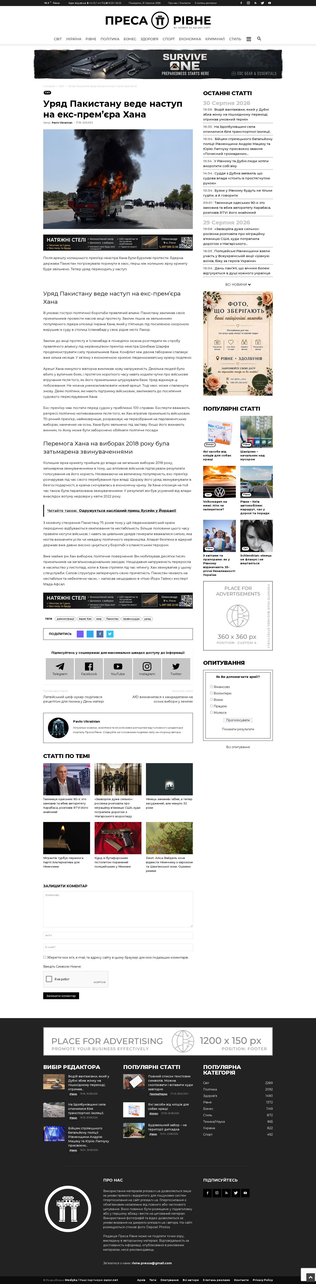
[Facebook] (241, 3)
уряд (147, 618)
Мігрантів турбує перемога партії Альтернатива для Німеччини (63, 862)
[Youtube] (269, 3)
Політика (110, 39)
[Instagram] (248, 3)
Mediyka (71, 1280)
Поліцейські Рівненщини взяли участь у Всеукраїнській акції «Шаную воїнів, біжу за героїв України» (236, 256)
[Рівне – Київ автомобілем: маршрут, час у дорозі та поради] (256, 482)
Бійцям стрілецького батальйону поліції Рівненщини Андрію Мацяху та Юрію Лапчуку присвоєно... (88, 1136)
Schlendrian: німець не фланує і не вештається (256, 559)
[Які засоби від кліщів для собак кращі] (219, 432)
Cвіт (58, 39)
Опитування (169, 1280)
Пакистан (112, 618)
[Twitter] (262, 3)
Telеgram (59, 674)
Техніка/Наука (214, 1122)
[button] (248, 39)
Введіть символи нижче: (62, 966)
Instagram (147, 674)
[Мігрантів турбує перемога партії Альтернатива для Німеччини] (66, 838)
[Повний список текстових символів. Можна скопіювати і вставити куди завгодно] (134, 1081)
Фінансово (222, 687)
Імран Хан (85, 618)
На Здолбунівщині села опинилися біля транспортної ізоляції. (87, 1109)
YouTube (118, 674)
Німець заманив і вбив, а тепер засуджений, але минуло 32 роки (169, 803)
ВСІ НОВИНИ (236, 285)
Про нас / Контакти (179, 3)
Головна (49, 86)
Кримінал (215, 39)
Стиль (235, 39)
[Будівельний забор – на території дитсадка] (134, 1130)
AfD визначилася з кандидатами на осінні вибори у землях (162, 699)
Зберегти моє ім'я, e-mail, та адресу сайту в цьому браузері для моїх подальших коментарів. (118, 957)
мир (99, 618)
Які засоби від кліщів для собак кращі (217, 455)
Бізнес (130, 39)
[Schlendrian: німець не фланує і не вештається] (256, 536)
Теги (152, 1280)
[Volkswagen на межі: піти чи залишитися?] (219, 482)
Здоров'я (149, 39)
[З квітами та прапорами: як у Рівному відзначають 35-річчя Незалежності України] (219, 536)
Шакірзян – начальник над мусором (252, 455)
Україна (73, 39)
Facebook (89, 674)
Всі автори (191, 1280)
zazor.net (111, 1280)
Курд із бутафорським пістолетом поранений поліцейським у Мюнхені (113, 862)
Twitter (176, 674)
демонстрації (65, 618)
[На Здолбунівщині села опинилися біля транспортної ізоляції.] (54, 1109)
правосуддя (131, 618)
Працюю (220, 706)
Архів (141, 1280)
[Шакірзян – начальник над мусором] (256, 432)
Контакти (241, 1280)
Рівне (91, 39)
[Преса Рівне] (158, 20)
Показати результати (238, 729)
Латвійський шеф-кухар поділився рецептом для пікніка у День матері (73, 699)
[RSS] (255, 3)
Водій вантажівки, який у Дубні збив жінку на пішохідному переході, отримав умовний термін (236, 114)
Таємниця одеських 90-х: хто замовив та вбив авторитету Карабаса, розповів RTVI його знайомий (237, 208)
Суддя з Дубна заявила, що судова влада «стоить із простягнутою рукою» (236, 178)
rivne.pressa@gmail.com (152, 1263)
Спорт (169, 39)
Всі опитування (238, 747)
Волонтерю (223, 693)
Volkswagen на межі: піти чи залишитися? (215, 505)
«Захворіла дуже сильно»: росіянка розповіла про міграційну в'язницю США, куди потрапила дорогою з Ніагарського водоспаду (117, 807)
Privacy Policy (263, 1280)
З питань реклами (206, 3)
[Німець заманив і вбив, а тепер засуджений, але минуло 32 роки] (169, 779)
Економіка (190, 39)
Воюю (218, 700)
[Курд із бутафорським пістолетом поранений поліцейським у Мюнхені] (118, 838)
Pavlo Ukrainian (62, 122)
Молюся (220, 713)
